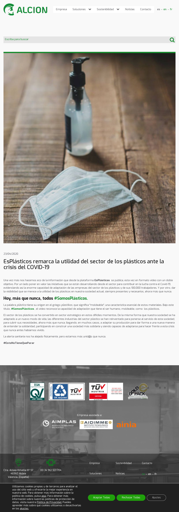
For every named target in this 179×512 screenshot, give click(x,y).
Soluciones (79, 9)
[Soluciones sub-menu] (90, 9)
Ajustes (156, 497)
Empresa (61, 9)
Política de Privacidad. (49, 502)
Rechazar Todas (131, 497)
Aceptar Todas (101, 497)
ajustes (24, 508)
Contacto (145, 9)
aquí (43, 496)
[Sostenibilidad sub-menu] (119, 9)
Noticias (130, 9)
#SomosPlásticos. (71, 298)
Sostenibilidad (105, 9)
